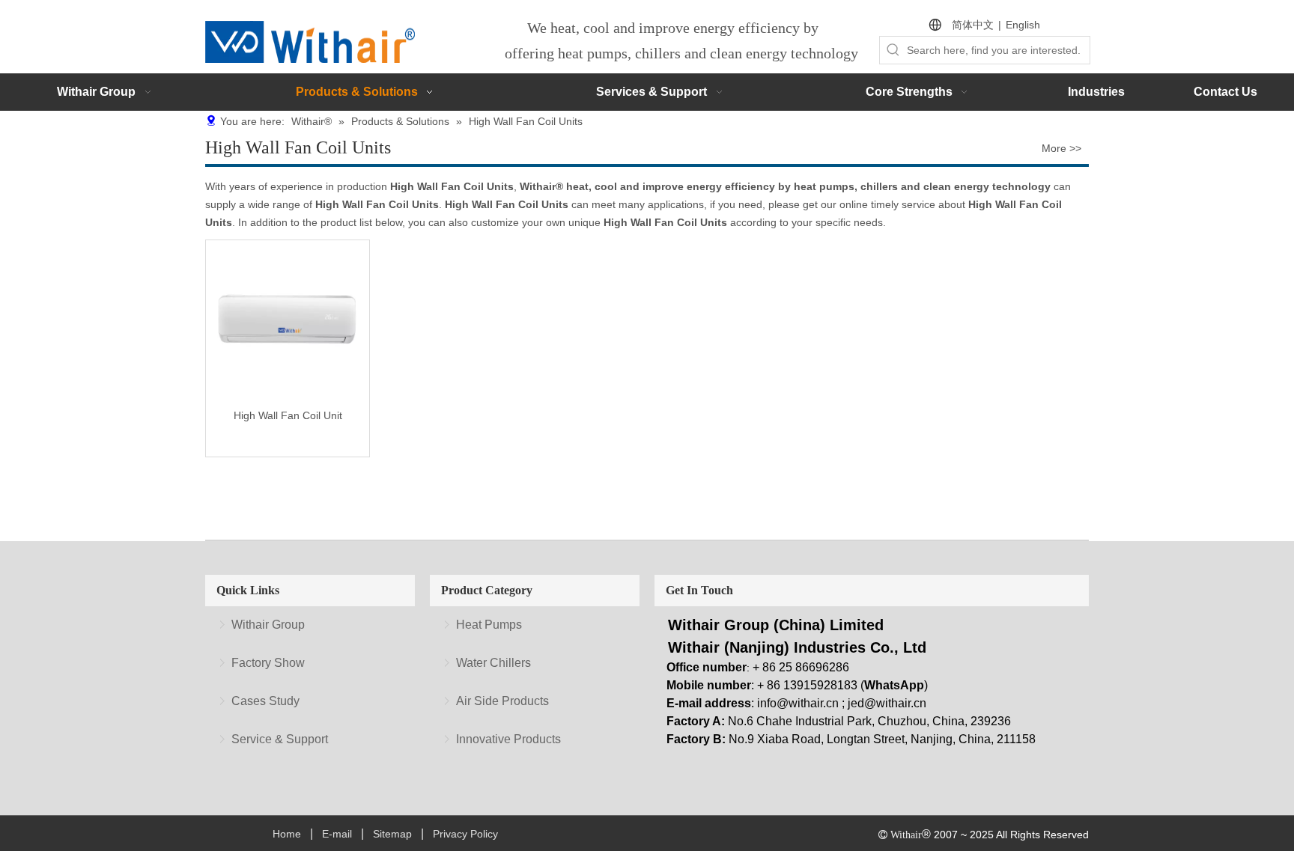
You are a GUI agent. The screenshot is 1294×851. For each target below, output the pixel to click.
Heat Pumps (489, 624)
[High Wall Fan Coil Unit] (287, 320)
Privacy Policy (465, 834)
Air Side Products (502, 701)
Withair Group (268, 624)
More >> (1061, 148)
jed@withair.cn (887, 703)
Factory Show (268, 662)
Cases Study (265, 701)
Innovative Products (508, 739)
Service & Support (279, 739)
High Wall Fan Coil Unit (288, 415)
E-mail (337, 834)
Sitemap (392, 834)
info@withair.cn (798, 703)
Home (287, 834)
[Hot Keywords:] (893, 50)
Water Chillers (493, 662)
